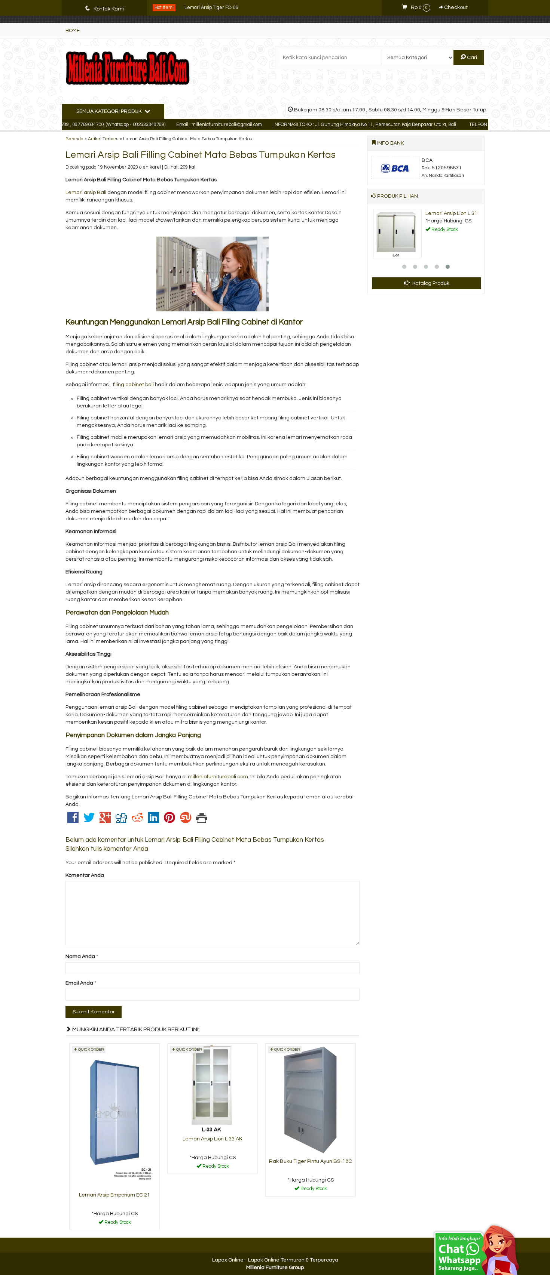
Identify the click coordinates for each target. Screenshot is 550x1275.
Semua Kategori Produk (109, 111)
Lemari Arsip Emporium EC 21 (114, 1195)
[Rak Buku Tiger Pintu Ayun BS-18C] (310, 1099)
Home (72, 30)
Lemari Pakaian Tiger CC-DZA (216, 8)
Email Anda (79, 983)
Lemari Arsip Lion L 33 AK (212, 1139)
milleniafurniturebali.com (218, 776)
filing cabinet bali (133, 384)
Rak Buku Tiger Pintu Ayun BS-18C (310, 1161)
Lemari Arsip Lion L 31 (451, 213)
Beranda (74, 138)
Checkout (455, 7)
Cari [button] (471, 57)
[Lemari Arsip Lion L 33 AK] (212, 1088)
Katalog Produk (430, 283)
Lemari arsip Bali (85, 192)
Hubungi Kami (117, 1223)
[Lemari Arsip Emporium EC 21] (114, 1116)
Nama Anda (80, 956)
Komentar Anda (84, 875)
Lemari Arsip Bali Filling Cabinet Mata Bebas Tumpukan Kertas (200, 155)
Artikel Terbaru (103, 138)
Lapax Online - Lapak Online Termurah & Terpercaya (275, 1260)
